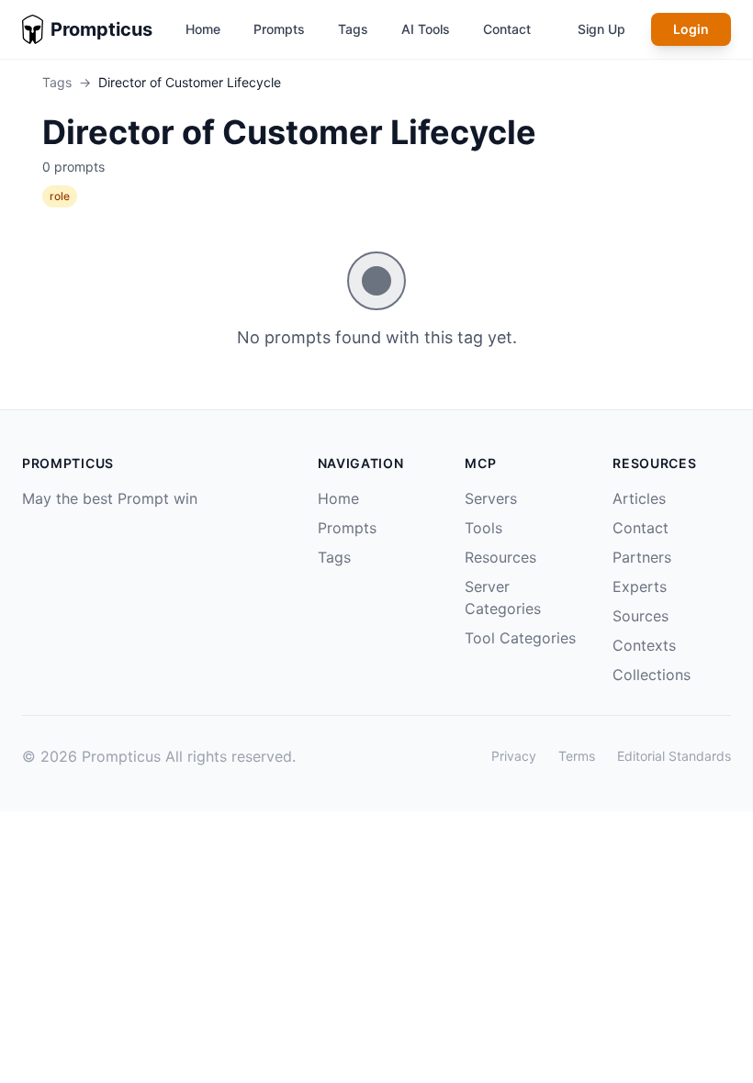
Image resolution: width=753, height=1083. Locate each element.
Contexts (644, 645)
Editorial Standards (674, 756)
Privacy (513, 756)
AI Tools (425, 29)
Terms (576, 756)
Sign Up (601, 29)
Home (202, 29)
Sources (641, 616)
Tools (483, 528)
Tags (353, 29)
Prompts (279, 29)
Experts (640, 586)
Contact (507, 29)
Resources (500, 557)
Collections (652, 674)
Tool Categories (520, 638)
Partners (642, 557)
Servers (491, 498)
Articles (639, 498)
